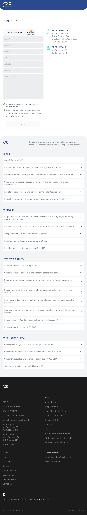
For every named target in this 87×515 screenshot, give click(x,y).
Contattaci (7, 483)
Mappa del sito (51, 406)
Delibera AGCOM (52, 420)
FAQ (46, 429)
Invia (23, 124)
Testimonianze (9, 470)
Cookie (81, 510)
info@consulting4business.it (58, 457)
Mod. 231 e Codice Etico (55, 411)
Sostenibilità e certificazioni (57, 433)
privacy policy (12, 106)
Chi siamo (7, 461)
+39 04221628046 (52, 461)
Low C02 (45, 499)
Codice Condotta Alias (55, 415)
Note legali (50, 424)
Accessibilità (50, 402)
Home (5, 457)
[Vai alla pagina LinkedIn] (4, 494)
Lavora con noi (9, 479)
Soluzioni (7, 466)
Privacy (71, 510)
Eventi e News (9, 474)
